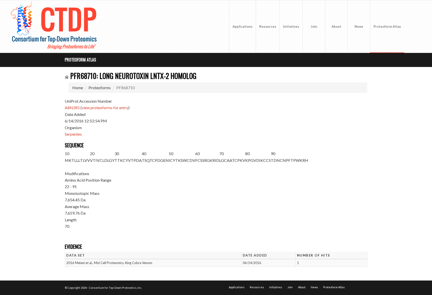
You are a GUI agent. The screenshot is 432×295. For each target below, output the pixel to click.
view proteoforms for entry (105, 107)
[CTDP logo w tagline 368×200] (55, 26)
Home (77, 87)
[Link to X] (412, 26)
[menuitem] (242, 26)
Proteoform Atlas (80, 60)
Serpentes (73, 134)
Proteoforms (99, 87)
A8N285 (72, 107)
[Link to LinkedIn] (419, 26)
